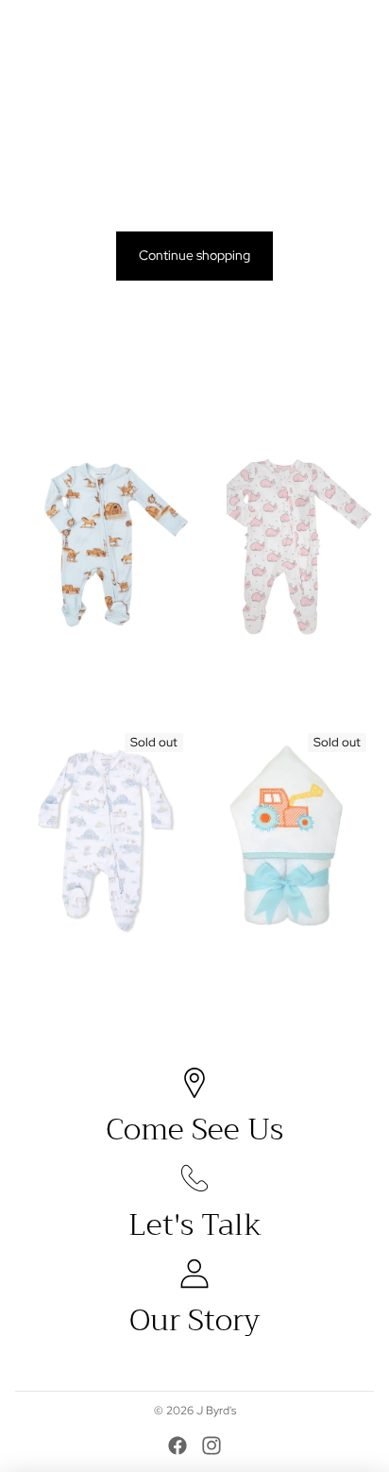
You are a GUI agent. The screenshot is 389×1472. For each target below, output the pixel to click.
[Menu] (21, 28)
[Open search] (62, 28)
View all (352, 399)
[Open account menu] (325, 28)
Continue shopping (194, 255)
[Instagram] (211, 1445)
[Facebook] (177, 1445)
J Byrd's (216, 1410)
